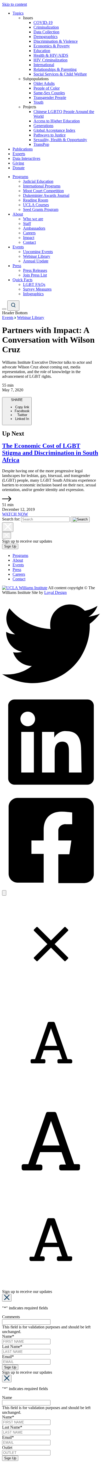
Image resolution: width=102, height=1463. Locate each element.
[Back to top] (4, 893)
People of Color (46, 88)
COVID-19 (43, 22)
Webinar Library (36, 256)
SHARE (20, 409)
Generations (43, 125)
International (43, 64)
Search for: (11, 519)
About (18, 214)
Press (17, 265)
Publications (23, 149)
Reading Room (35, 200)
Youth (38, 102)
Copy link (22, 407)
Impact (28, 237)
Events (18, 247)
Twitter (22, 415)
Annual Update (35, 261)
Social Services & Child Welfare (60, 74)
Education (41, 50)
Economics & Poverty (51, 46)
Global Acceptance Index (54, 130)
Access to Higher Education (56, 121)
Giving (18, 163)
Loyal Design (55, 592)
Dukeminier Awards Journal (46, 195)
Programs (20, 176)
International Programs (41, 186)
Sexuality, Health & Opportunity (60, 139)
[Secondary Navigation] (4, 309)
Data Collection (46, 32)
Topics (18, 13)
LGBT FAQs (34, 284)
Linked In (22, 419)
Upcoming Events (38, 251)
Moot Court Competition (43, 191)
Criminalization (46, 27)
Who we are (33, 219)
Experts (19, 154)
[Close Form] (7, 1298)
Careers (29, 233)
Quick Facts (22, 280)
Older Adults (44, 83)
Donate (19, 168)
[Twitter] (51, 691)
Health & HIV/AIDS (50, 55)
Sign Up (10, 546)
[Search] (13, 305)
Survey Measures (37, 289)
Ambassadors (34, 228)
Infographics (33, 294)
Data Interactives (26, 158)
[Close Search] (7, 527)
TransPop (41, 144)
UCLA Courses (36, 205)
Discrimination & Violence (55, 41)
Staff (27, 223)
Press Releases (35, 270)
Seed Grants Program (40, 209)
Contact (29, 242)
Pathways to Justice (49, 135)
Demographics (45, 36)
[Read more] (6, 500)
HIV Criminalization (50, 60)
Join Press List (35, 275)
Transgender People (49, 97)
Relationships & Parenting (55, 69)
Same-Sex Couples (49, 93)
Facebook (22, 411)
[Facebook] (51, 888)
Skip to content (14, 4)
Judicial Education (38, 181)
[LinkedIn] (51, 789)
